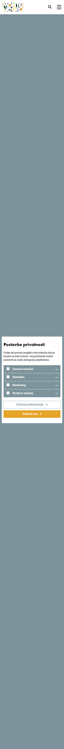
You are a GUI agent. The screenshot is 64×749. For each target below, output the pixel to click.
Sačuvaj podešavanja (30, 404)
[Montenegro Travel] (13, 7)
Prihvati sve (30, 414)
